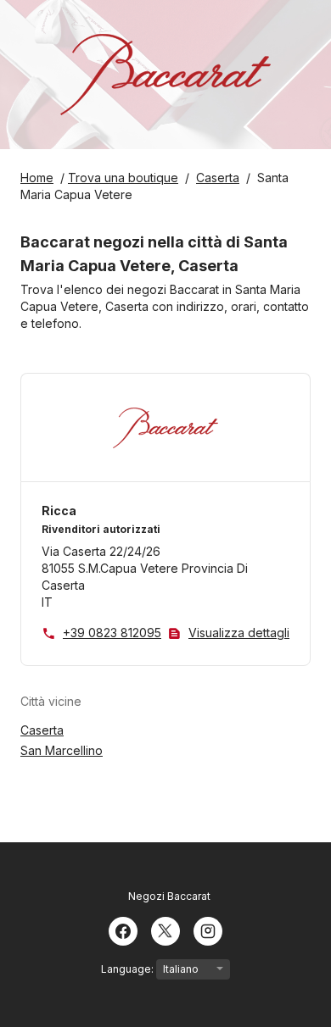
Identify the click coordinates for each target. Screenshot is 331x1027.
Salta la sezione (132, 701)
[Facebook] (123, 929)
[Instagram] (208, 929)
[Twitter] (165, 929)
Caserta (42, 730)
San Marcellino (61, 750)
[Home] (165, 74)
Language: (128, 969)
